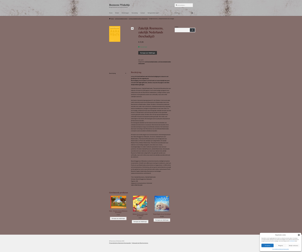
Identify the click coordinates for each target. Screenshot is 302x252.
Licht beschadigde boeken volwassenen (138, 18)
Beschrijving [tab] (112, 73)
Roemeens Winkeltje (119, 5)
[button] (299, 235)
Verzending (135, 13)
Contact (142, 13)
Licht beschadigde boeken (121, 18)
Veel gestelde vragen (153, 13)
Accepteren (267, 245)
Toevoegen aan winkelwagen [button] (118, 218)
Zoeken (176, 27)
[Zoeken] (192, 30)
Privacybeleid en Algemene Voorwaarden (280, 249)
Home (110, 13)
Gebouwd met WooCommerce (140, 243)
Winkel (117, 13)
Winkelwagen (125, 13)
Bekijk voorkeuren (293, 245)
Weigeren (280, 245)
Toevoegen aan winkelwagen (147, 53)
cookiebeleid (292, 241)
